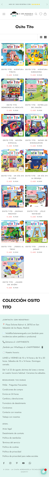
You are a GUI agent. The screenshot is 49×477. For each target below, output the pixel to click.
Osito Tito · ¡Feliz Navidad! (36, 212)
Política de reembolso (12, 437)
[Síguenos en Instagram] (10, 463)
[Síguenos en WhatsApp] (30, 463)
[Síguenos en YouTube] (23, 463)
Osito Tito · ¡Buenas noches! (12, 212)
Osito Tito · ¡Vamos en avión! (12, 283)
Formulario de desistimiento (14, 403)
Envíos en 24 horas (11, 394)
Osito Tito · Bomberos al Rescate (12, 106)
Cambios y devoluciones (13, 398)
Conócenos (7, 407)
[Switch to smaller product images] (45, 37)
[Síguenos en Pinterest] (17, 463)
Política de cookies (11, 447)
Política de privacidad (12, 451)
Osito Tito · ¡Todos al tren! (12, 248)
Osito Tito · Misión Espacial (12, 141)
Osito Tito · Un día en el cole (12, 177)
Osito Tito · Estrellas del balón (36, 106)
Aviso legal (7, 428)
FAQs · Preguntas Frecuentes (15, 384)
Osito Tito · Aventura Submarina (36, 70)
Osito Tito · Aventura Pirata (12, 70)
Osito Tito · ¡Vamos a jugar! (36, 248)
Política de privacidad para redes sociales (20, 456)
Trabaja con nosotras (11, 416)
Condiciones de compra (13, 389)
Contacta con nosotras (12, 412)
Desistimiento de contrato (13, 433)
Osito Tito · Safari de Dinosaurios (36, 141)
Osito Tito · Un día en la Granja (36, 177)
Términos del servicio (11, 442)
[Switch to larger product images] (41, 37)
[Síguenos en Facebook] (4, 463)
